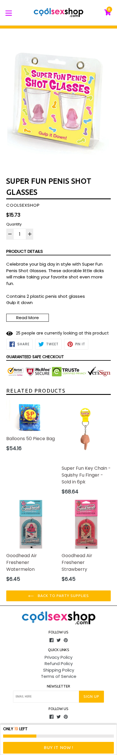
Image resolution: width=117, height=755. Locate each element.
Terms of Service (58, 676)
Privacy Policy (58, 657)
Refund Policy (59, 663)
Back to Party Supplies (63, 596)
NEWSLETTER (58, 686)
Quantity (14, 224)
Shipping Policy (58, 670)
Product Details (24, 251)
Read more (27, 318)
